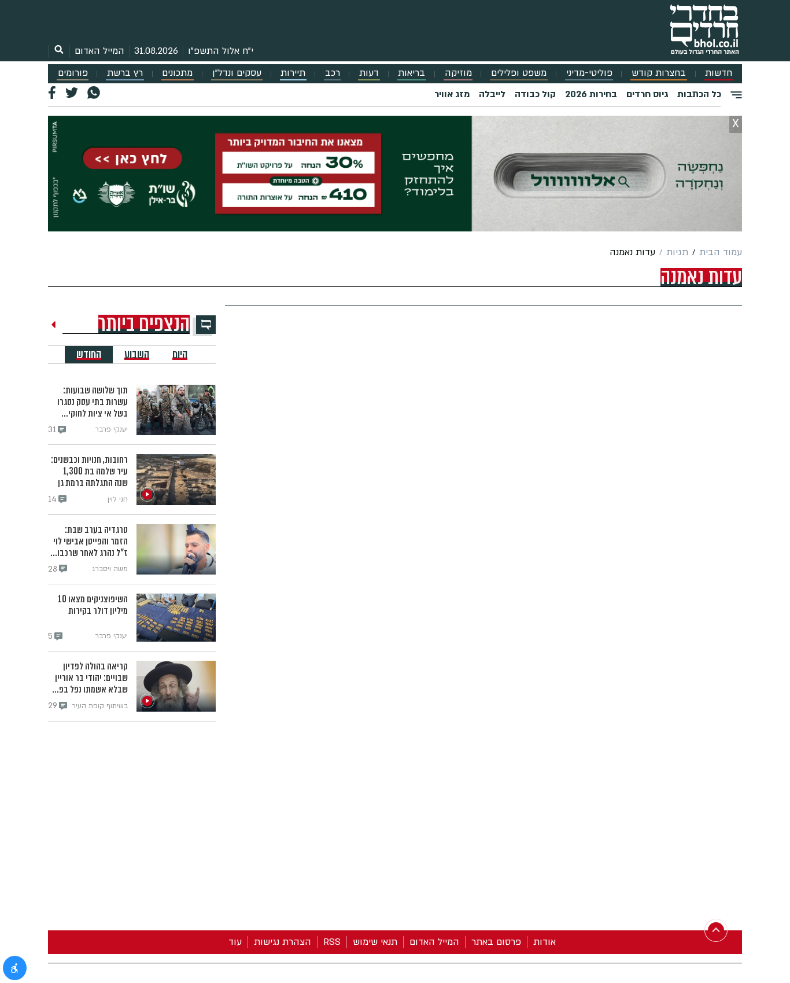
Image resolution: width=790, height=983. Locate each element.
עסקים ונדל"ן (236, 73)
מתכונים (177, 73)
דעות (369, 73)
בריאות (411, 73)
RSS (332, 942)
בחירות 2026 (591, 94)
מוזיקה (458, 73)
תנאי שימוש (375, 942)
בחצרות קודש (659, 73)
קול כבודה (535, 94)
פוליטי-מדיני (589, 73)
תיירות (292, 73)
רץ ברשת (125, 73)
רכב (332, 73)
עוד (235, 942)
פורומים (73, 73)
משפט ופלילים (519, 73)
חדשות (718, 73)
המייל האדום (99, 51)
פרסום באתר (496, 942)
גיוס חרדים (647, 94)
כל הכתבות (699, 94)
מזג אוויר (452, 94)
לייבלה (492, 94)
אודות (544, 942)
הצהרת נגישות (282, 942)
